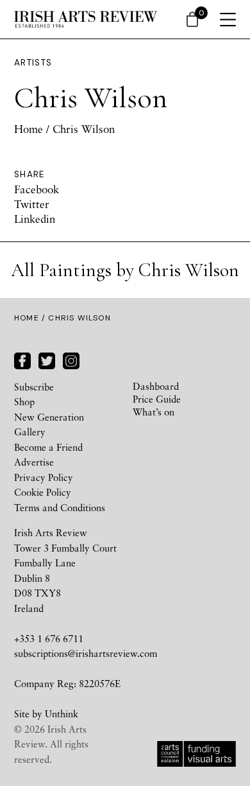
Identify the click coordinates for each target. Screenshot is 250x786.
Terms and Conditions (59, 507)
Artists (33, 62)
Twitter (31, 204)
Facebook (36, 189)
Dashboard (156, 386)
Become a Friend (48, 447)
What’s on (153, 411)
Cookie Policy (42, 492)
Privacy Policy (43, 477)
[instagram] (71, 359)
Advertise (34, 461)
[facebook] (22, 359)
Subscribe (34, 386)
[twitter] (46, 359)
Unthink (61, 713)
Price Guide (157, 399)
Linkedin (34, 218)
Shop (24, 401)
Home (28, 128)
